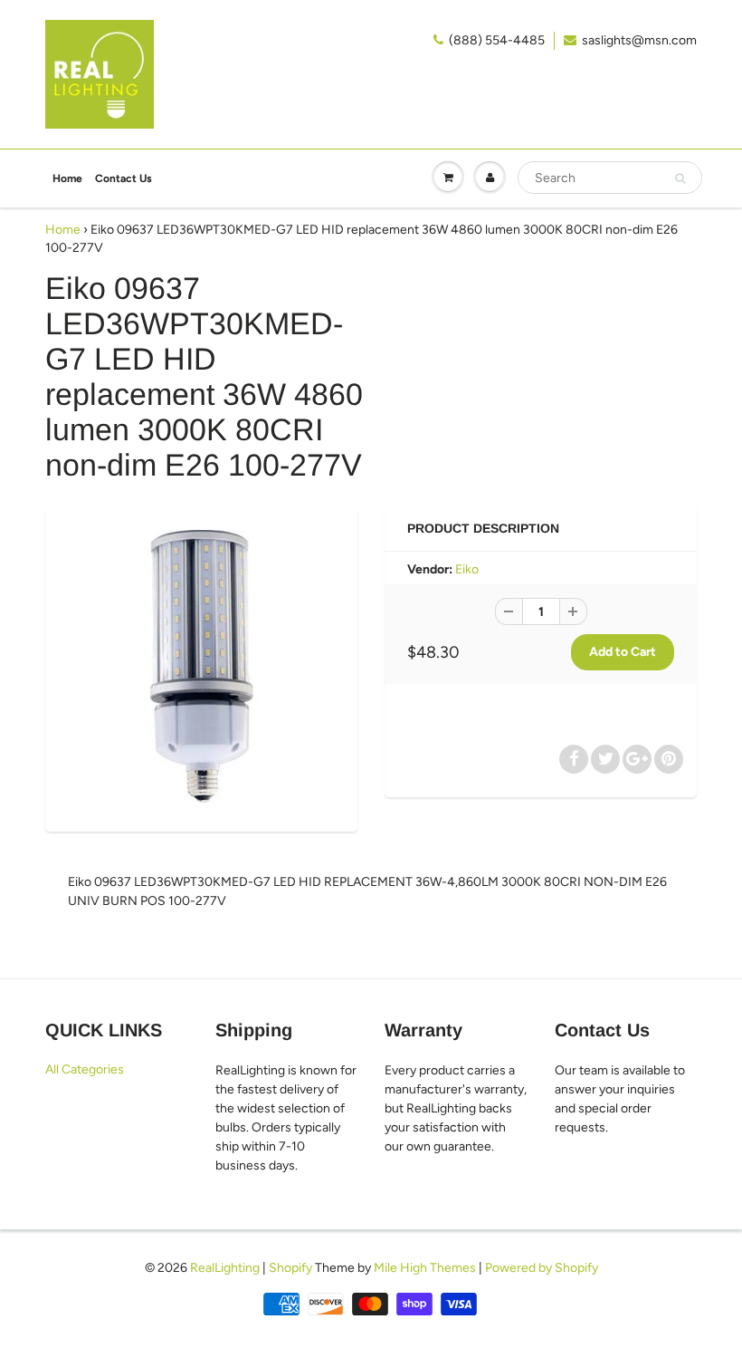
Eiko (467, 569)
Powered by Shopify (541, 1268)
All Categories (84, 1069)
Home (67, 178)
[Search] (680, 178)
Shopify (290, 1268)
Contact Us (123, 178)
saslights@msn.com (639, 40)
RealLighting (225, 1268)
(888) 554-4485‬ (497, 40)
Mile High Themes (425, 1268)
